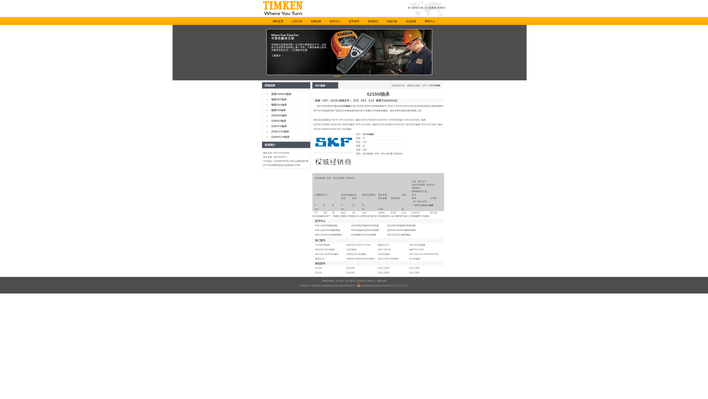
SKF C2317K (384, 249)
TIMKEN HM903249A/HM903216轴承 (365, 259)
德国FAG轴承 (279, 104)
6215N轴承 (414, 259)
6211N (318, 272)
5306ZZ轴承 (384, 254)
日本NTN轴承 (279, 126)
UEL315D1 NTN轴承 (388, 259)
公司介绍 (297, 21)
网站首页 (278, 21)
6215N (334, 100)
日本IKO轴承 (278, 120)
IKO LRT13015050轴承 (326, 254)
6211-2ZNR (383, 272)
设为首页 (416, 7)
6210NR (350, 268)
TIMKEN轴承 (327, 281)
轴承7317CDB (416, 249)
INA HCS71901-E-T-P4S (358, 245)
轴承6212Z (383, 245)
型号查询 (354, 21)
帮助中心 (430, 21)
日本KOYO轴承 (280, 131)
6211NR (350, 272)
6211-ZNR (414, 272)
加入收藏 (429, 7)
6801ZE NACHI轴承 (325, 249)
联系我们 (441, 7)
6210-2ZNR (384, 268)
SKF (425, 85)
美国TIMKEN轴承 (281, 94)
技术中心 (335, 21)
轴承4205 (320, 259)
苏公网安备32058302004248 (375, 286)
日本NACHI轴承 (280, 136)
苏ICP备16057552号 (345, 286)
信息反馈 (411, 21)
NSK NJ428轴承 (417, 245)
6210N (318, 268)
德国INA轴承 (278, 110)
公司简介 (340, 281)
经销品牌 (316, 21)
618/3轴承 (351, 249)
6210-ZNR (414, 268)
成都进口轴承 (413, 85)
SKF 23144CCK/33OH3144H (423, 254)
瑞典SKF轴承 (279, 99)
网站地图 (382, 281)
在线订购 (392, 21)
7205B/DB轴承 (322, 245)
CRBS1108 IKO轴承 (356, 254)
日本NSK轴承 (279, 115)
